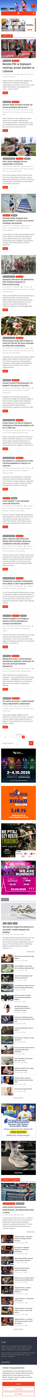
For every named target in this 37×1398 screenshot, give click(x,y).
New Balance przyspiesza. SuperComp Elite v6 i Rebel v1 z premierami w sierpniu (22, 1008)
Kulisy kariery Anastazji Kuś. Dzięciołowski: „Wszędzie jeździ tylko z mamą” (18, 1209)
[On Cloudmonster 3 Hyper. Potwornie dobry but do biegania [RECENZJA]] (7, 985)
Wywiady (27, 158)
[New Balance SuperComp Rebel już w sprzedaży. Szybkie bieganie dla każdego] (18, 903)
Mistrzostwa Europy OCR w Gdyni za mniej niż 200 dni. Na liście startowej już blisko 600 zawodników (18, 343)
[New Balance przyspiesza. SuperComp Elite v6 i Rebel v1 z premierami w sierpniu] (7, 1005)
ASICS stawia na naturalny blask (23, 1089)
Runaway (22, 289)
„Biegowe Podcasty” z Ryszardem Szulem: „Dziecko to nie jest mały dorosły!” (23, 1310)
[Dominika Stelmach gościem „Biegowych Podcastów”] (7, 1267)
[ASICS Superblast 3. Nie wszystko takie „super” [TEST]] (7, 1057)
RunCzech (15, 508)
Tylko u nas (16, 61)
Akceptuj (18, 1384)
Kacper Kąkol (25, 548)
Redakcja (17, 74)
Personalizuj (18, 1389)
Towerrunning (20, 228)
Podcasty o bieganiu (10, 1180)
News (9, 923)
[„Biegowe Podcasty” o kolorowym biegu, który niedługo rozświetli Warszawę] (7, 1236)
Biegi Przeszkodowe (9, 158)
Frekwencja (14, 432)
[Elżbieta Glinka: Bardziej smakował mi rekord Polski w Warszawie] (7, 1257)
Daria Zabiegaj (24, 169)
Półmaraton (6, 76)
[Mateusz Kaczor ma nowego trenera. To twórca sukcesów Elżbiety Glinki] (7, 1277)
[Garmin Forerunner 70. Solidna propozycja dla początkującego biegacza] (7, 994)
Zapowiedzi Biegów (8, 230)
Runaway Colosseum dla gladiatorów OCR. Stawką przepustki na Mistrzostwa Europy (18, 281)
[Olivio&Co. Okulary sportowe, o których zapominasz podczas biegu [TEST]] (7, 1077)
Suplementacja (6, 711)
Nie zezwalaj (18, 1394)
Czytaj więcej (30, 951)
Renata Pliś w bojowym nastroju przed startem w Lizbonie (18, 68)
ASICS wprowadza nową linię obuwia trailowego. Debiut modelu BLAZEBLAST (24, 1049)
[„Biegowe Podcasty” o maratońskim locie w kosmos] (7, 1298)
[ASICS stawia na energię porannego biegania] (7, 955)
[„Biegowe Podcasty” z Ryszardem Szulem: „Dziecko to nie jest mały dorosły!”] (7, 1307)
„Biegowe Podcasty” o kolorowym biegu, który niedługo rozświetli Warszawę (23, 1238)
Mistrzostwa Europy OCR (26, 350)
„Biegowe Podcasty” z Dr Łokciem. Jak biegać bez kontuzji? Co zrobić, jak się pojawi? (23, 1321)
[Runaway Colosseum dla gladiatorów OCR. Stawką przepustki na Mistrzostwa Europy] (18, 256)
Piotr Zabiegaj (13, 171)
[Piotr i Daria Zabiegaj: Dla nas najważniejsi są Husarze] (18, 138)
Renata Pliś (12, 76)
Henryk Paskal (6, 390)
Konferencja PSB (15, 390)
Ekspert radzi (7, 616)
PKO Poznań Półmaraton (14, 112)
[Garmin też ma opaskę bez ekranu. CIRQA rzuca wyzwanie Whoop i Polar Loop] (7, 1016)
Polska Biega (7, 61)
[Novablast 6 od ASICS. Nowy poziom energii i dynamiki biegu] (7, 1067)
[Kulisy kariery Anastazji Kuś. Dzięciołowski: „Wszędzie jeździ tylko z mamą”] (18, 1184)
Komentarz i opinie (23, 432)
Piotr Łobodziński (20, 551)
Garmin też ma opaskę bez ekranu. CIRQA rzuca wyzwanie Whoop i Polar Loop (24, 1019)
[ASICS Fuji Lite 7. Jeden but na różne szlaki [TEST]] (7, 1037)
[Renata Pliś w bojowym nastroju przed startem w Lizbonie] (18, 40)
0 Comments (26, 74)
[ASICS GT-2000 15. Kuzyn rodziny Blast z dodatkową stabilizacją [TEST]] (7, 965)
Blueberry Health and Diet (18, 708)
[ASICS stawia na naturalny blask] (7, 1088)
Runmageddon (24, 470)
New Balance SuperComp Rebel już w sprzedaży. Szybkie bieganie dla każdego (18, 929)
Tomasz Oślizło (30, 289)
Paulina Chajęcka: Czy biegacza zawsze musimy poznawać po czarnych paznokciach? (16, 621)
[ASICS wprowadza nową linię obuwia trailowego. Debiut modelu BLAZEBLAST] (7, 1047)
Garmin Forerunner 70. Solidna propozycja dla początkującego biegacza (22, 997)
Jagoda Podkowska (21, 706)
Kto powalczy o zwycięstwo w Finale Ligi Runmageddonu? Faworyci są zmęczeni (18, 463)
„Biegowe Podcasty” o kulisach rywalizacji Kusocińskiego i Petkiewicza (22, 1289)
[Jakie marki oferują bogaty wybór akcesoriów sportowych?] (7, 975)
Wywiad (20, 171)
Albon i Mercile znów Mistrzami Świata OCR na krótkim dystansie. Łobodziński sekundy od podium (17, 541)
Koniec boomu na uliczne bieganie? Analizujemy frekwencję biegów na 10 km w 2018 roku (18, 425)
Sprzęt (5, 899)
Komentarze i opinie (9, 420)
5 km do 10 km (6, 432)
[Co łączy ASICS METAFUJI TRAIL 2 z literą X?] (7, 1027)
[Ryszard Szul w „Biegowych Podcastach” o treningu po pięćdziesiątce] (7, 1246)
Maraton (5, 112)
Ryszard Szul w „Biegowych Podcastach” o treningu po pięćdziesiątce (21, 1249)
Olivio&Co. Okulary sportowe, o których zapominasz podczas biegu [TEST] (23, 1080)
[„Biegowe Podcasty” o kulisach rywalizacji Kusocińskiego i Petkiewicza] (7, 1287)
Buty (5, 923)
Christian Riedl (12, 228)
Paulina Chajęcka (14, 628)
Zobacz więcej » (18, 1098)
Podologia (23, 628)
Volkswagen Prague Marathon (16, 510)
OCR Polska (6, 353)
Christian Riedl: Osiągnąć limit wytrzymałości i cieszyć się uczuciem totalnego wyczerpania (18, 220)
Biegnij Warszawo (15, 671)
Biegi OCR (5, 169)
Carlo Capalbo (8, 508)
